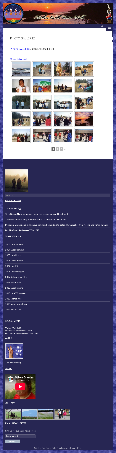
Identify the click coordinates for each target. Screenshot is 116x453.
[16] (21, 135)
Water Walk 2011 (13, 328)
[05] (42, 85)
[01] (42, 69)
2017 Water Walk (13, 309)
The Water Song (13, 362)
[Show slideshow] (18, 59)
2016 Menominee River (16, 304)
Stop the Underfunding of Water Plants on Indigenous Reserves (35, 219)
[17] (42, 135)
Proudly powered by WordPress (69, 448)
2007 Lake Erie (12, 266)
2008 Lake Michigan (14, 271)
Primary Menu (109, 27)
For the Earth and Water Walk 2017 (21, 333)
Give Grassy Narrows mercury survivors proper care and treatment (36, 214)
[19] (84, 135)
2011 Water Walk (13, 282)
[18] (63, 135)
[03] (84, 69)
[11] (84, 102)
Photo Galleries (20, 49)
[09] (42, 102)
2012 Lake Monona (14, 287)
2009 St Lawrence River (16, 277)
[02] (63, 69)
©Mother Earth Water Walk (45, 448)
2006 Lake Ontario (14, 260)
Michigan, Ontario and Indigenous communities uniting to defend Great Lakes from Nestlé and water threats (56, 224)
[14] (63, 119)
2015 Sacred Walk (13, 298)
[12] (21, 119)
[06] (63, 85)
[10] (63, 102)
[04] (21, 85)
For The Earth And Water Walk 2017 (22, 230)
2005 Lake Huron (13, 255)
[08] (21, 102)
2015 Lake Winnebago (15, 293)
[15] (84, 119)
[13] (42, 119)
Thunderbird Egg (13, 208)
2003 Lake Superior (14, 244)
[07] (84, 85)
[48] (21, 69)
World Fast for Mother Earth (18, 330)
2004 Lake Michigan (14, 249)
